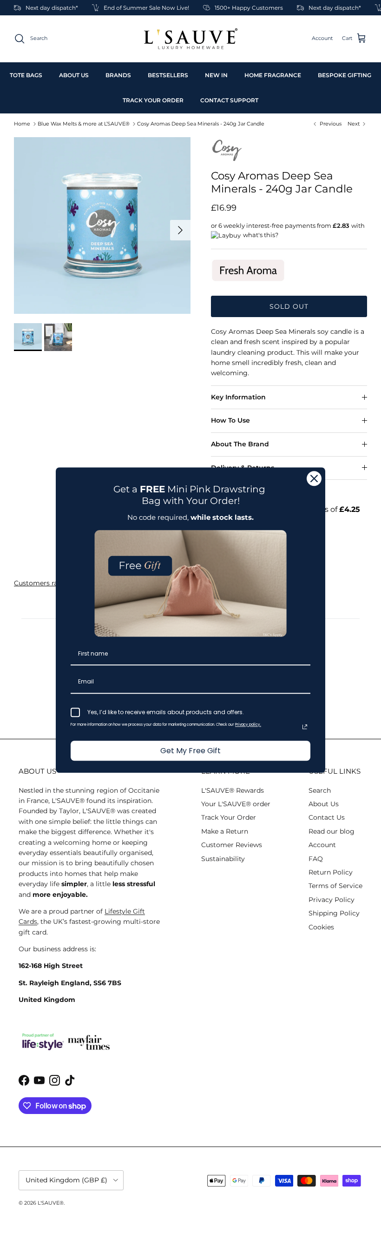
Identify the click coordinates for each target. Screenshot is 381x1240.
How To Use (230, 420)
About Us (324, 804)
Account (322, 845)
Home (22, 123)
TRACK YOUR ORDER (153, 100)
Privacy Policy (332, 899)
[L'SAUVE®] (190, 39)
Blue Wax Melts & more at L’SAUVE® (84, 123)
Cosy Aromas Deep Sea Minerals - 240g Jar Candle (200, 123)
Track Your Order (228, 817)
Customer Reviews (231, 845)
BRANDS (118, 75)
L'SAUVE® (51, 1203)
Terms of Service (335, 886)
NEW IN (216, 75)
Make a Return (224, 831)
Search (320, 790)
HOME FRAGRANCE (272, 75)
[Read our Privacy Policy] (304, 726)
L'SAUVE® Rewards (232, 790)
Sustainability (223, 859)
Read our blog (332, 831)
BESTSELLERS (168, 75)
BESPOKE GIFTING (344, 75)
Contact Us (327, 817)
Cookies (321, 927)
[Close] (314, 478)
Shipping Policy (334, 913)
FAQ (316, 859)
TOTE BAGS (26, 75)
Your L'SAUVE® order (235, 804)
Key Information (238, 397)
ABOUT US (74, 75)
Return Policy (331, 872)
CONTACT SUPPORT (229, 100)
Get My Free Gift (190, 750)
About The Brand (240, 444)
